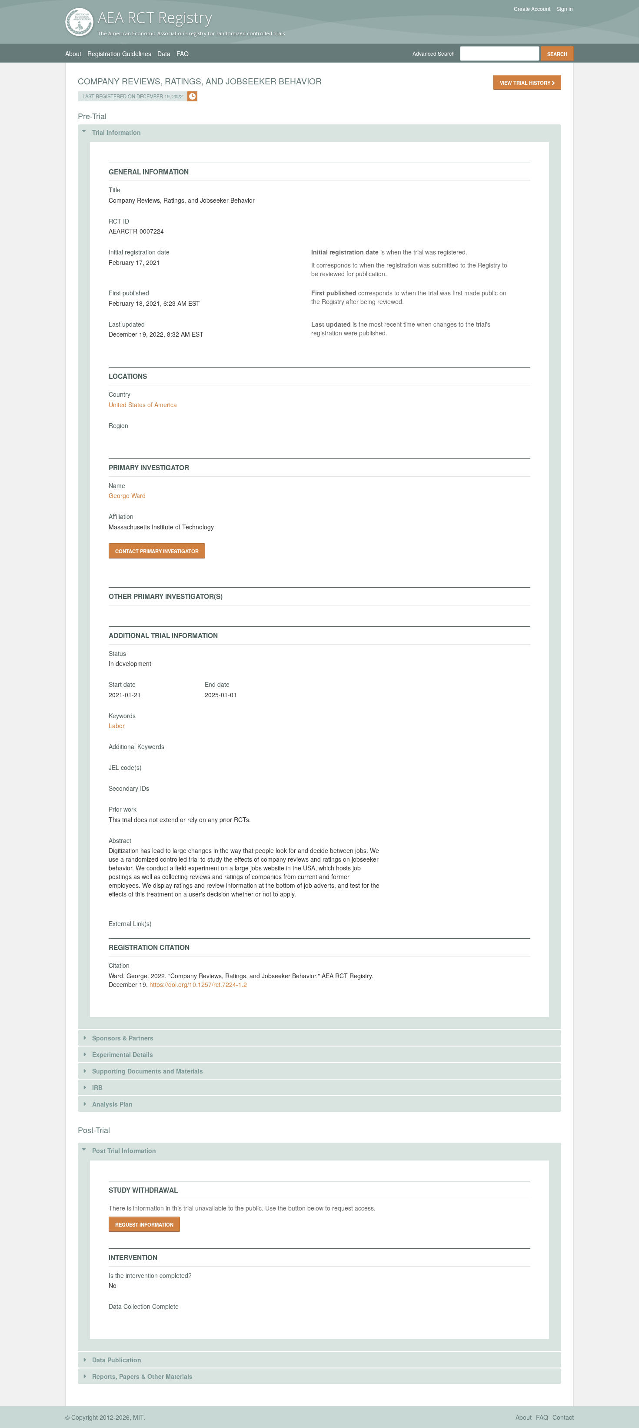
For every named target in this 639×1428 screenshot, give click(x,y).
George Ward (127, 495)
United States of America (143, 404)
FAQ (182, 53)
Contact (563, 1417)
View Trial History (526, 82)
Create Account (532, 9)
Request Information (144, 1224)
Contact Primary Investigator (157, 551)
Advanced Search (434, 53)
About (73, 53)
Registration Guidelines (119, 53)
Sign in (564, 9)
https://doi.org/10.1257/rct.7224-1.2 (198, 984)
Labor (117, 725)
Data (163, 53)
